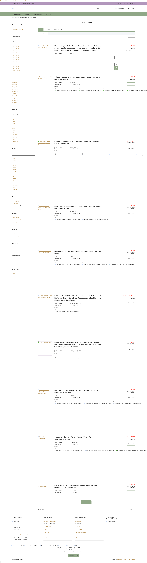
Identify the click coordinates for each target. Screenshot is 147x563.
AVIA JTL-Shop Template (129, 559)
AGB (46, 529)
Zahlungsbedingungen (81, 532)
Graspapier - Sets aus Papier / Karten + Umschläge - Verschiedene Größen (73, 438)
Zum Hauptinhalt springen (6, 0)
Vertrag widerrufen (73, 555)
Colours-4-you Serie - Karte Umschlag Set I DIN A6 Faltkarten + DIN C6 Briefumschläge (77, 143)
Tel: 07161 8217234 (18, 532)
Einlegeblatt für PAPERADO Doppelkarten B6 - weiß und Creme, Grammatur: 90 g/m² (77, 207)
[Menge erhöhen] (115, 61)
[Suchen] (111, 8)
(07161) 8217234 (17, 3)
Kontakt (119, 3)
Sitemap (47, 532)
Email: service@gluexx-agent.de (21, 534)
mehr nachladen (86, 502)
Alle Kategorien (42, 33)
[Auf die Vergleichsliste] (133, 71)
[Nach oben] (0, 562)
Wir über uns (79, 529)
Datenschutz (48, 526)
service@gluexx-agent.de (29, 3)
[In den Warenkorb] (116, 68)
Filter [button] (41, 29)
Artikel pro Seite (58, 29)
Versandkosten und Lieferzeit (83, 535)
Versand (83, 552)
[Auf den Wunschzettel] (133, 73)
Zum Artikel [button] (131, 84)
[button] (124, 3)
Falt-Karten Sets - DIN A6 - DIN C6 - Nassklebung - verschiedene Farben (77, 252)
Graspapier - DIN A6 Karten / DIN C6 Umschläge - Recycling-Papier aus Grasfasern (76, 391)
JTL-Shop (119, 559)
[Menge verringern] (115, 54)
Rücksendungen (80, 537)
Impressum (47, 535)
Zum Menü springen (28, 0)
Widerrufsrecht (48, 537)
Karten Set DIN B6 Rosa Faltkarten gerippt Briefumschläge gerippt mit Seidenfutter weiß (75, 486)
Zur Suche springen (18, 0)
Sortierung (48, 29)
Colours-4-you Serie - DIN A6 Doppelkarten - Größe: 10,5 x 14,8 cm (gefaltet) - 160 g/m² (77, 78)
